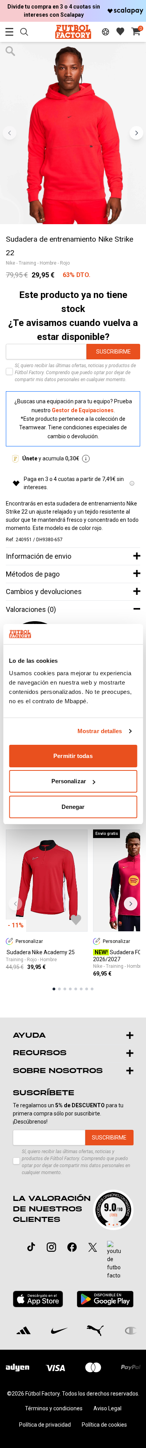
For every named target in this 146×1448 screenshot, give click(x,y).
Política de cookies (104, 1425)
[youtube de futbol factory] (114, 1260)
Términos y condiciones (54, 1408)
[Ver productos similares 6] (81, 989)
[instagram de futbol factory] (51, 1247)
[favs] (120, 31)
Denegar (73, 806)
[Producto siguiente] (130, 903)
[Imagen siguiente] (136, 133)
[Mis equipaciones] (105, 32)
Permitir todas (72, 756)
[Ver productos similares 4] (70, 989)
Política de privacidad (45, 1425)
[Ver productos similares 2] (59, 989)
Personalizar (68, 781)
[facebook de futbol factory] (72, 1247)
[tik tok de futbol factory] (31, 1247)
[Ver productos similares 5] (75, 989)
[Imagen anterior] (9, 133)
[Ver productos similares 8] (92, 989)
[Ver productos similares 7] (86, 989)
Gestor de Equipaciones (83, 410)
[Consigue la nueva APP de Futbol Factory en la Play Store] (105, 1299)
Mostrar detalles (99, 731)
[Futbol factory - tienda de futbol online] (73, 31)
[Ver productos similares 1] (54, 989)
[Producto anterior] (15, 903)
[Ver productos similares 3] (64, 989)
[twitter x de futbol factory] (92, 1247)
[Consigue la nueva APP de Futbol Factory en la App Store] (38, 1299)
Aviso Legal (107, 1408)
